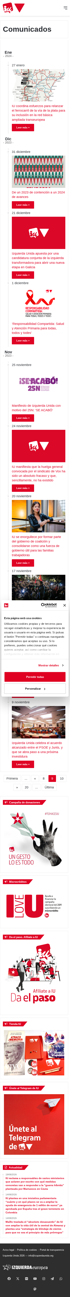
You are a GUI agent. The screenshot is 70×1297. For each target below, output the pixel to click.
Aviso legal (8, 1250)
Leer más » (23, 127)
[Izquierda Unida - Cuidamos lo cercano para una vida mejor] (14, 8)
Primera (12, 778)
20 (26, 787)
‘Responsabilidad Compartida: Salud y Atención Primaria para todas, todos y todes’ (38, 328)
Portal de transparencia (52, 1250)
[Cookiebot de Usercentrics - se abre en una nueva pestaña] (42, 605)
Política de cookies (27, 1250)
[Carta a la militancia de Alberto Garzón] (38, 591)
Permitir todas (35, 676)
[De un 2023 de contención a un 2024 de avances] (38, 172)
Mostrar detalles (48, 665)
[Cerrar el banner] (64, 605)
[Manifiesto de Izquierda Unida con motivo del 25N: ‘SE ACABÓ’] (38, 385)
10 (62, 778)
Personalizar (33, 688)
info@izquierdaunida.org (40, 1255)
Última (49, 787)
